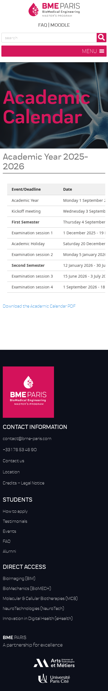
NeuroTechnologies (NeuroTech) (33, 608)
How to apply (15, 511)
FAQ (42, 24)
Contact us (13, 460)
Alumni (9, 551)
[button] (89, 51)
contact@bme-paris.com (27, 438)
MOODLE (60, 24)
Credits (10, 483)
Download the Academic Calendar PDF (39, 306)
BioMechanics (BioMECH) (27, 588)
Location (11, 471)
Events (9, 531)
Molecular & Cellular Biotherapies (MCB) (40, 598)
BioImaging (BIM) (19, 578)
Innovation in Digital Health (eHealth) (38, 618)
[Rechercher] (101, 37)
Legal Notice (32, 483)
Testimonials (15, 521)
